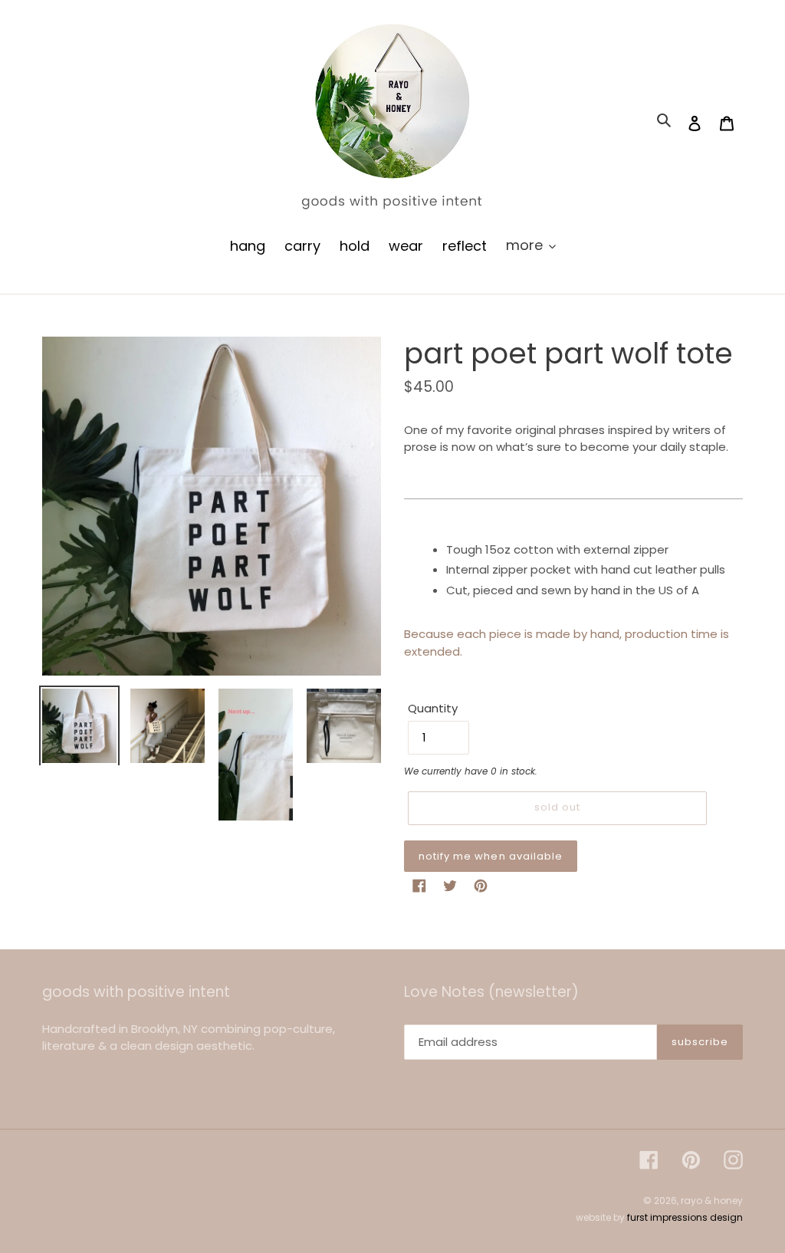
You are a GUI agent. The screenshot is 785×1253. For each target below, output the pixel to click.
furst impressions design (685, 1217)
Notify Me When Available (491, 856)
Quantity (433, 708)
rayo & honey (712, 1200)
